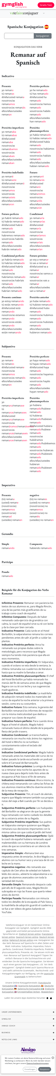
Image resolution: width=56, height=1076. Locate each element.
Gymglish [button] (6, 1019)
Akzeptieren (44, 1069)
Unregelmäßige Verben (29, 991)
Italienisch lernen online (21, 940)
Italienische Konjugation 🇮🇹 (31, 988)
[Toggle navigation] (43, 13)
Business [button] (6, 1032)
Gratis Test (46, 5)
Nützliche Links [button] (9, 1039)
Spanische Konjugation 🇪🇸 (30, 985)
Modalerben (47, 991)
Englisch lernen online (30, 934)
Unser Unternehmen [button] (12, 1012)
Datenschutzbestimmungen (38, 1063)
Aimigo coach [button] (8, 1026)
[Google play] (47, 997)
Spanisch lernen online (27, 937)
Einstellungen (30, 1069)
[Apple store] (51, 997)
